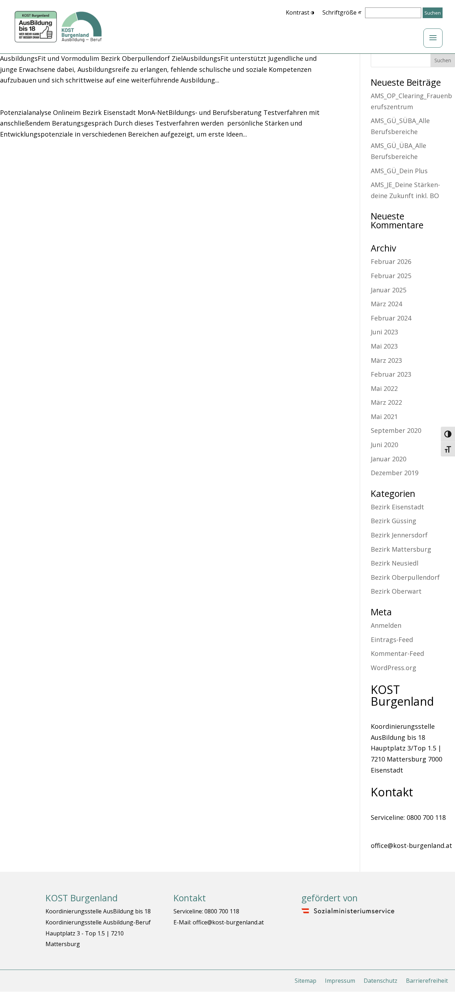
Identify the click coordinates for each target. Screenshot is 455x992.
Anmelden (386, 625)
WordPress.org (393, 667)
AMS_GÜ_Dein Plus (399, 170)
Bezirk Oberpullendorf (405, 577)
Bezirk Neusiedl (394, 563)
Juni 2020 (384, 444)
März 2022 (386, 402)
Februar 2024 (391, 318)
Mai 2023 (384, 346)
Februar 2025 (391, 275)
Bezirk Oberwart (396, 591)
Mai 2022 (384, 388)
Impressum (340, 981)
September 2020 (396, 430)
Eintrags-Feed (392, 639)
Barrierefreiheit (427, 981)
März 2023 (386, 360)
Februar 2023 (391, 374)
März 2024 (386, 303)
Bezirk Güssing (393, 520)
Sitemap (305, 981)
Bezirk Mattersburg (401, 549)
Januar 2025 (388, 290)
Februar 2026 (391, 261)
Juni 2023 (384, 332)
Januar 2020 (388, 459)
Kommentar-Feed (397, 653)
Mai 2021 (384, 416)
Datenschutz (380, 981)
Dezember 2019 (394, 472)
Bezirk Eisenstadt (397, 507)
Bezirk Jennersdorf (399, 535)
